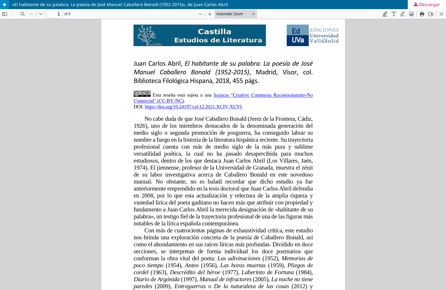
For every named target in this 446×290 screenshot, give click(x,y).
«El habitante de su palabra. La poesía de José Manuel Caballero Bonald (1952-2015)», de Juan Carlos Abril (120, 4)
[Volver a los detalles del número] (4, 4)
